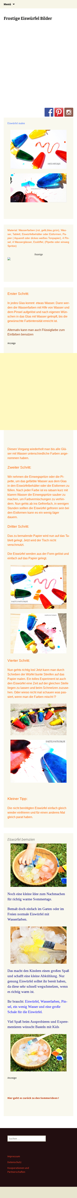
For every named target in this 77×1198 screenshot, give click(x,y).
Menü (7, 4)
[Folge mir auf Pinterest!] (58, 112)
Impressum (13, 1156)
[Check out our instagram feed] (68, 112)
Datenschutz (14, 1162)
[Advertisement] (38, 67)
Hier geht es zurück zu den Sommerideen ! (33, 1098)
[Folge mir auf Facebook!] (48, 112)
